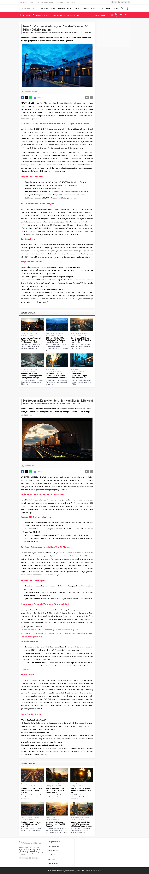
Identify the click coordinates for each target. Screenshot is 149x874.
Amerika (44, 32)
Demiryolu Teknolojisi (83, 817)
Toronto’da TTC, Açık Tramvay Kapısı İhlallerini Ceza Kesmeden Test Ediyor (56, 376)
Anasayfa (26, 32)
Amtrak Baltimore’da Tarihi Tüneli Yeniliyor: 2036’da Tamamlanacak (56, 790)
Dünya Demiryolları (35, 32)
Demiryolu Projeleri (32, 333)
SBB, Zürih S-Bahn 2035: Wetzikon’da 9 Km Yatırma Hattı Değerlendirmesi (55, 340)
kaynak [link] (38, 556)
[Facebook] (112, 2)
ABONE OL (40, 97)
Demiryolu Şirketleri (33, 817)
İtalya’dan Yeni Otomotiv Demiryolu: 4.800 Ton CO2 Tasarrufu (55, 824)
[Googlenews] (129, 2)
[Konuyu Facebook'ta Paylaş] (22, 97)
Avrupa (23, 333)
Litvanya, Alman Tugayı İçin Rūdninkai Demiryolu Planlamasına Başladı (31, 340)
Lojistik (53, 817)
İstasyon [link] (28, 195)
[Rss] (125, 2)
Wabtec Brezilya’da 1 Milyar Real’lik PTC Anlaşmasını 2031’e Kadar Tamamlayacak (81, 824)
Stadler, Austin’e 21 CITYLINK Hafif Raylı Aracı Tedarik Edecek (32, 790)
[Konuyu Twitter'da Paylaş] (26, 97)
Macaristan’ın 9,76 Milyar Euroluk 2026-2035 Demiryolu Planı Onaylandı (81, 340)
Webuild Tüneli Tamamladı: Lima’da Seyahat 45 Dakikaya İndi (81, 790)
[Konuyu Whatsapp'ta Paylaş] (30, 97)
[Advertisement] (113, 33)
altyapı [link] (78, 209)
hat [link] (62, 693)
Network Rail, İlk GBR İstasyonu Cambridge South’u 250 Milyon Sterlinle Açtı (32, 376)
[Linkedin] (119, 2)
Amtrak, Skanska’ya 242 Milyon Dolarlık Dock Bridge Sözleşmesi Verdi (58, 15)
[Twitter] (115, 2)
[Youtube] (122, 2)
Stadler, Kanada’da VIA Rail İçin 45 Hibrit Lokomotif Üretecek (31, 824)
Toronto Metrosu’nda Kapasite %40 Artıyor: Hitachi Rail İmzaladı (78, 376)
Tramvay (54, 369)
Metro (78, 369)
